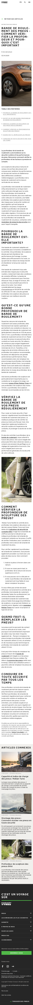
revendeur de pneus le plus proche (14, 222)
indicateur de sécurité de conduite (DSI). (14, 531)
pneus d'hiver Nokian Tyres (19, 383)
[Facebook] (2, 966)
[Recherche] (25, 2)
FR (21, 2)
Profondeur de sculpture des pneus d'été (14, 865)
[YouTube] (12, 966)
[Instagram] (7, 966)
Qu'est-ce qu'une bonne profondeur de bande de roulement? (16, 119)
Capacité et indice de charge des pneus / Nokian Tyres (14, 777)
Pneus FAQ (5, 935)
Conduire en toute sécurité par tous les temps (17, 139)
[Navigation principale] (29, 2)
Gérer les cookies (6, 995)
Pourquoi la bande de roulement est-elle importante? (17, 113)
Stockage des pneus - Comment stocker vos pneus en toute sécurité (16, 820)
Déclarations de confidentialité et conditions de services (14, 986)
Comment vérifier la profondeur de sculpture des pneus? (16, 130)
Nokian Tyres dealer (18, 732)
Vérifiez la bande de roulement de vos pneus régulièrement (16, 124)
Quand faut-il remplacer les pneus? (16, 135)
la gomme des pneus (15, 660)
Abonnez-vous (16, 953)
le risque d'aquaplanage (11, 288)
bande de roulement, (9, 437)
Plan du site (4, 991)
